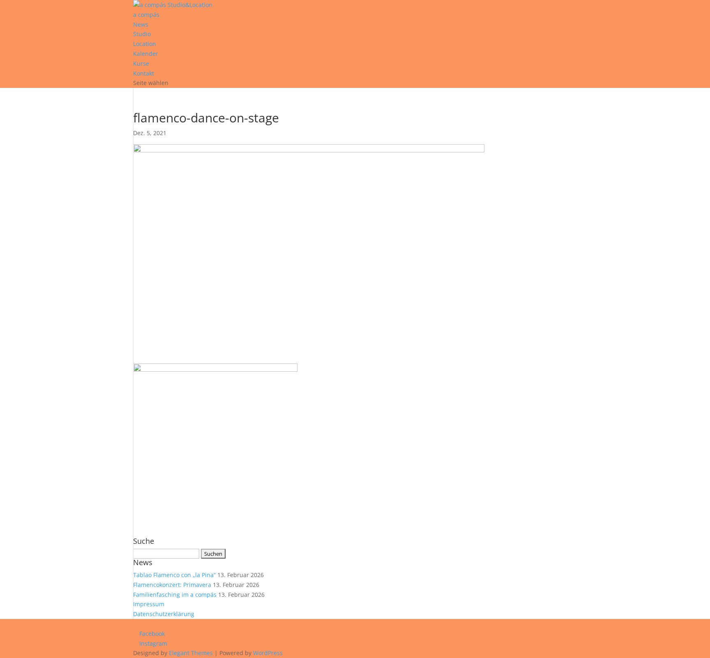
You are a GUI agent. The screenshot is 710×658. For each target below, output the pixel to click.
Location (144, 44)
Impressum (148, 604)
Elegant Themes (191, 653)
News (140, 24)
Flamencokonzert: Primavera (172, 585)
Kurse (141, 63)
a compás (146, 14)
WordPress (268, 653)
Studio (142, 34)
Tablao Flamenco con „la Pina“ (174, 575)
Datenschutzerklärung (163, 614)
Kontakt (143, 73)
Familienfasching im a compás (175, 594)
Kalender (145, 54)
